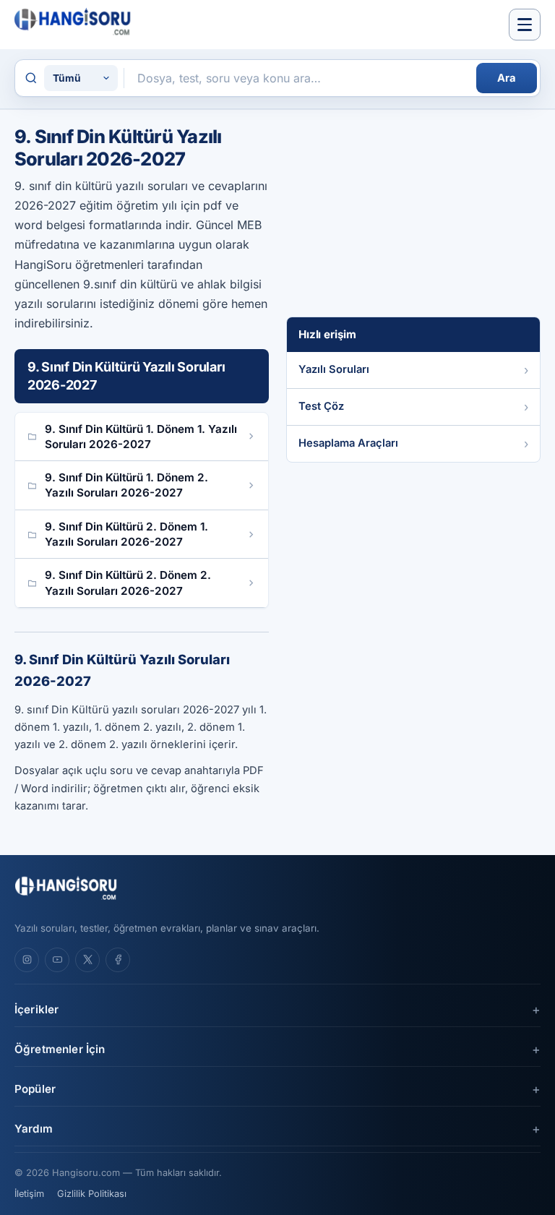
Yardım (33, 1128)
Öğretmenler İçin (59, 1049)
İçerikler (36, 1009)
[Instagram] (26, 960)
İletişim (29, 1193)
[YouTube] (57, 960)
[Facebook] (118, 960)
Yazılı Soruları (333, 369)
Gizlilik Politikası (91, 1193)
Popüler (35, 1089)
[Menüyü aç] (525, 24)
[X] (87, 960)
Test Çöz (321, 406)
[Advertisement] (394, 216)
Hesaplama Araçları (348, 443)
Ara (506, 78)
